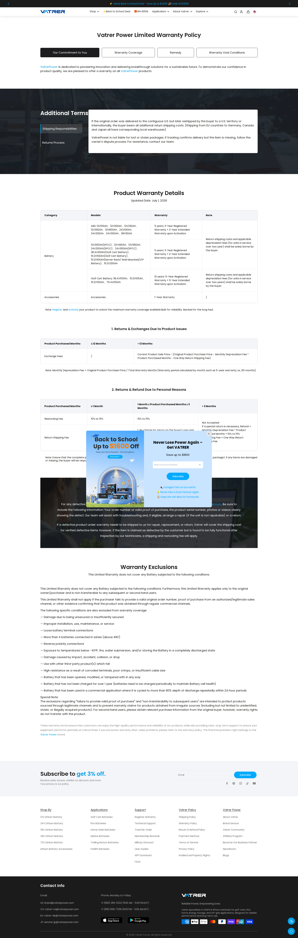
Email (181, 775)
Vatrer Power (48, 734)
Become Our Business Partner (240, 842)
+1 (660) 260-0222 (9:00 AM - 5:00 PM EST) (125, 902)
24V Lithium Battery (51, 823)
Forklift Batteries (100, 849)
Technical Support (145, 823)
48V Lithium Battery (51, 836)
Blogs (226, 855)
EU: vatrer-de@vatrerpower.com (59, 915)
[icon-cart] (248, 12)
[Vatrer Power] (194, 896)
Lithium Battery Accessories (56, 849)
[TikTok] (247, 783)
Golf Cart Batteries (102, 817)
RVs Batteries (98, 823)
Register (57, 309)
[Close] (208, 433)
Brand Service (231, 823)
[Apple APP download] (111, 920)
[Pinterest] (233, 783)
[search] (235, 12)
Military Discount (144, 842)
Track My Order (143, 829)
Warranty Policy (188, 823)
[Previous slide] (8, 4)
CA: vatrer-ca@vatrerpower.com (59, 909)
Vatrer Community (234, 829)
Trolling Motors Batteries (105, 842)
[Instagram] (240, 783)
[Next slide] (289, 4)
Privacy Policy (186, 849)
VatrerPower (49, 67)
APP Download (143, 855)
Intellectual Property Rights (194, 855)
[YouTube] (254, 783)
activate (73, 309)
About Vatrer (230, 817)
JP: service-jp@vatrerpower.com (59, 922)
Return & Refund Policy (192, 829)
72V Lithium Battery (51, 842)
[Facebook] (227, 783)
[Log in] (241, 12)
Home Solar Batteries (103, 829)
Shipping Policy (187, 817)
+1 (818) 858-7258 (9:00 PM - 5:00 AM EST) (125, 909)
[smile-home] (291, 921)
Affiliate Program (232, 836)
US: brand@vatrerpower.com (57, 902)
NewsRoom (229, 849)
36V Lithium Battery (51, 829)
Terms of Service (188, 842)
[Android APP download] (138, 920)
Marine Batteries (100, 836)
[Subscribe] (199, 464)
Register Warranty (145, 817)
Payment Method (189, 836)
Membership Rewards (147, 836)
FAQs (137, 861)
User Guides (142, 849)
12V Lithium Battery (51, 817)
